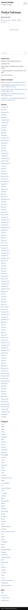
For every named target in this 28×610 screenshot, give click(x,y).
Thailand (3, 570)
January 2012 (4, 309)
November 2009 (5, 376)
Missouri (3, 506)
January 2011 (4, 340)
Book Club (3, 442)
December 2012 (5, 281)
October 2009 (4, 378)
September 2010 (5, 350)
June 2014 (3, 235)
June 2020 (3, 130)
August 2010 (4, 353)
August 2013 (4, 261)
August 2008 (4, 414)
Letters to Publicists (6, 488)
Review (3, 544)
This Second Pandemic (6, 75)
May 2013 (3, 268)
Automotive (4, 437)
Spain (2, 560)
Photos (3, 539)
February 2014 (4, 245)
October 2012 (4, 286)
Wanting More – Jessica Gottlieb (9, 98)
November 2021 (5, 112)
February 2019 (4, 153)
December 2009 (5, 373)
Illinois (2, 473)
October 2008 (4, 409)
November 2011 (5, 314)
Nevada (3, 519)
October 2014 (4, 225)
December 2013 (5, 250)
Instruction (3, 475)
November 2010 (5, 345)
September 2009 (5, 381)
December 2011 (5, 312)
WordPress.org (5, 600)
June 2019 (3, 145)
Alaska (2, 429)
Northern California (6, 526)
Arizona (3, 432)
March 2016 (4, 197)
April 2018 (3, 171)
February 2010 (4, 368)
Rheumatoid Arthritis (6, 549)
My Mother (4, 516)
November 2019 (5, 140)
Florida (3, 460)
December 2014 (5, 220)
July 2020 (3, 127)
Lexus (2, 490)
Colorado (3, 447)
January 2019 (4, 156)
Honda (2, 467)
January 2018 (4, 179)
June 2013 (3, 266)
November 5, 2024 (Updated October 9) (11, 61)
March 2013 (4, 273)
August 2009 (4, 383)
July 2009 (3, 386)
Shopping (3, 552)
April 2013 (3, 271)
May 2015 (3, 207)
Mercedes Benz (5, 501)
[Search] (25, 53)
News (2, 524)
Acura (2, 424)
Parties (3, 537)
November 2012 (5, 284)
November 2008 (5, 406)
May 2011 (3, 330)
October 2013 (4, 255)
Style (2, 565)
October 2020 (4, 122)
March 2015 (4, 212)
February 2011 (4, 337)
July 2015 (3, 202)
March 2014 (4, 243)
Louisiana (3, 496)
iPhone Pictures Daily (6, 478)
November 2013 (5, 253)
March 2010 (4, 365)
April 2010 (3, 363)
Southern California (6, 557)
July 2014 (3, 232)
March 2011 (4, 335)
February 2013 (4, 276)
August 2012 (4, 291)
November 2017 (5, 181)
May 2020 (3, 133)
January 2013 (4, 278)
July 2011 (3, 324)
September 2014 (5, 227)
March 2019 (4, 150)
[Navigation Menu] (25, 3)
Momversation (4, 511)
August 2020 (4, 125)
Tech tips (3, 567)
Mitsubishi (3, 508)
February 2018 (4, 176)
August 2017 (4, 184)
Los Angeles (4, 493)
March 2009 (4, 396)
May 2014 (3, 237)
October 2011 (4, 317)
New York (3, 521)
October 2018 (4, 161)
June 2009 (3, 388)
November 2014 (5, 222)
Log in (2, 592)
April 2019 (3, 148)
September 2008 (5, 412)
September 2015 (5, 199)
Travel (2, 578)
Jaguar (3, 480)
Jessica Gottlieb (6, 20)
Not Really (3, 529)
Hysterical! (5, 17)
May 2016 (3, 194)
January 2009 (4, 401)
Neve (2, 608)
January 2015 (4, 217)
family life (3, 457)
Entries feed (4, 595)
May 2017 (3, 186)
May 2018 (3, 168)
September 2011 (5, 319)
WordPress (14, 608)
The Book (3, 572)
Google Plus (4, 465)
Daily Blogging (4, 455)
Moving (3, 514)
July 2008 (3, 417)
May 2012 (3, 299)
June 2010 (3, 358)
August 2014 (4, 230)
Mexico (3, 503)
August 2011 (4, 322)
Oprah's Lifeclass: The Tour (8, 531)
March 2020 (4, 135)
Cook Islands (4, 450)
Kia (2, 485)
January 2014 (4, 248)
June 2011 (3, 327)
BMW (2, 439)
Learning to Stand (5, 63)
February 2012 (4, 307)
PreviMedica (4, 542)
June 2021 (3, 115)
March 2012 (4, 304)
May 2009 (3, 391)
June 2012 (3, 296)
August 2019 (4, 143)
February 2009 (4, 399)
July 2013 (3, 263)
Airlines (3, 426)
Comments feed (5, 598)
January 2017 (4, 189)
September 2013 (5, 258)
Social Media (4, 554)
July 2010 (3, 355)
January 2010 (4, 371)
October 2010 (4, 348)
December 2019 (5, 138)
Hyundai (3, 470)
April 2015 (3, 209)
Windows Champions (6, 585)
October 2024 (4, 107)
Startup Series (4, 562)
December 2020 (5, 120)
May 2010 (3, 360)
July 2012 (3, 294)
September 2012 (5, 289)
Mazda (2, 498)
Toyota (3, 575)
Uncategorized (4, 583)
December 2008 (5, 404)
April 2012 (3, 301)
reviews (3, 547)
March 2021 (4, 117)
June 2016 (3, 191)
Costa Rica (3, 452)
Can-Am (3, 444)
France (2, 462)
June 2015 (3, 204)
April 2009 (3, 394)
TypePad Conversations (7, 580)
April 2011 (3, 332)
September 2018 (5, 163)
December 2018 (5, 158)
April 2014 (3, 240)
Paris (2, 534)
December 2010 (5, 342)
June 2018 (3, 166)
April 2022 (3, 110)
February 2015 (4, 214)
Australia (3, 434)
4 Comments (4, 22)
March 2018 (4, 174)
